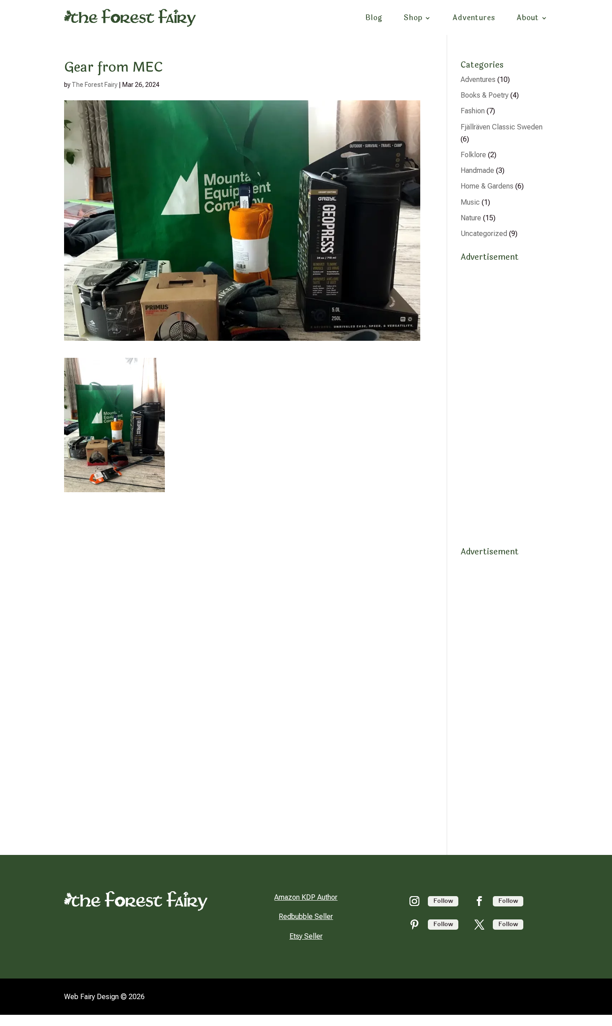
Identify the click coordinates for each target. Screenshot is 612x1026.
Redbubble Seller (306, 916)
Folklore (473, 154)
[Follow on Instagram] (414, 901)
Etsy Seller (306, 936)
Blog (374, 17)
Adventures (474, 17)
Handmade (477, 170)
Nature (471, 218)
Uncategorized (484, 233)
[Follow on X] (479, 924)
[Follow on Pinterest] (414, 924)
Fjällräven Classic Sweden (502, 127)
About (528, 17)
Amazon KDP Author (305, 897)
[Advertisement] (504, 400)
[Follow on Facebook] (479, 901)
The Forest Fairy (94, 84)
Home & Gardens (487, 186)
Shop (413, 17)
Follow (443, 901)
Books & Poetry (485, 95)
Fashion (473, 111)
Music (470, 202)
